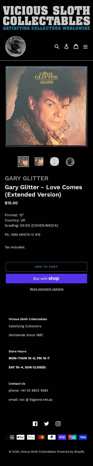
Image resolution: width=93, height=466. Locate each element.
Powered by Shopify (70, 451)
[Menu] (85, 46)
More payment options (46, 289)
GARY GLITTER (26, 178)
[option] (23, 161)
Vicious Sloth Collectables (38, 451)
